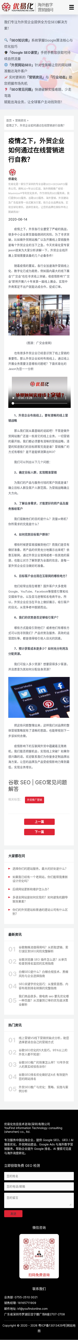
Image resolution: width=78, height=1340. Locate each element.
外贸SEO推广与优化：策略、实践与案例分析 (43, 1089)
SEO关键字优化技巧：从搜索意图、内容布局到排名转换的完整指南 (43, 986)
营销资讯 (20, 120)
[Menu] (71, 7)
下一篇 (39, 832)
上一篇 (39, 822)
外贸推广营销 (34, 799)
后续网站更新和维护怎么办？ (31, 889)
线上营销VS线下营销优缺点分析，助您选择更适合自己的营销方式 (44, 1040)
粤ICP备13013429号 (52, 1325)
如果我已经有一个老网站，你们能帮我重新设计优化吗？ (40, 879)
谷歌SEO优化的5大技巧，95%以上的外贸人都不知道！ (43, 1052)
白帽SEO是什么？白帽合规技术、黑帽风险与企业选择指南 (43, 974)
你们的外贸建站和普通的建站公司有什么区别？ (40, 912)
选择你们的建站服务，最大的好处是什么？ (40, 868)
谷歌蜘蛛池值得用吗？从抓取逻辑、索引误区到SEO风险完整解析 (43, 949)
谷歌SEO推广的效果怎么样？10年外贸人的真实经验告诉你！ (44, 1064)
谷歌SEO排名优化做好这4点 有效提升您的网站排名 (43, 1076)
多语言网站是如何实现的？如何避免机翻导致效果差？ (40, 899)
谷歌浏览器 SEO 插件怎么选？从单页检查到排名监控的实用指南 (43, 961)
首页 (9, 120)
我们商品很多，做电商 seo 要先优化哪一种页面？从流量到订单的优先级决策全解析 (44, 1000)
